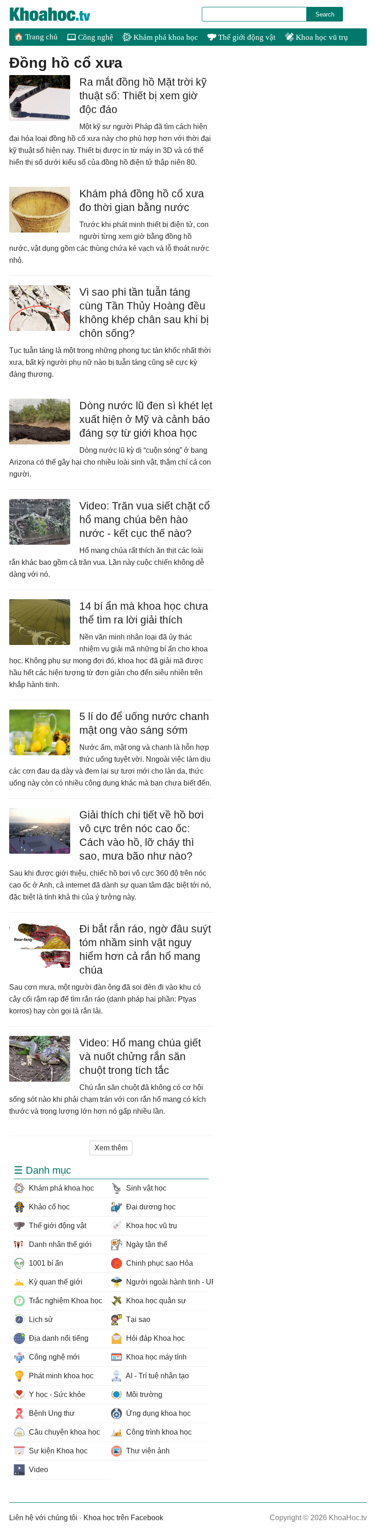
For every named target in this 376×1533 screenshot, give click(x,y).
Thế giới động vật (246, 37)
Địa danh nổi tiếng (57, 1338)
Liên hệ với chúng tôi (43, 1518)
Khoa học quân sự (155, 1301)
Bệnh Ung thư (51, 1413)
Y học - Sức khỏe (56, 1394)
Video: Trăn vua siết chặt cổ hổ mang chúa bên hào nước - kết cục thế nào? (144, 519)
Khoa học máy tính (155, 1357)
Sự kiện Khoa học (57, 1451)
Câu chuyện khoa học (63, 1432)
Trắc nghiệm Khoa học (64, 1301)
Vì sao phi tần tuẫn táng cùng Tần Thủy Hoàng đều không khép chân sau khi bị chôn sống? (144, 312)
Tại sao (137, 1319)
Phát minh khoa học (60, 1376)
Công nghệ (94, 37)
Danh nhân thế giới (59, 1244)
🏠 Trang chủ (36, 37)
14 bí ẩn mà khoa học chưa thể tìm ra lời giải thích (143, 613)
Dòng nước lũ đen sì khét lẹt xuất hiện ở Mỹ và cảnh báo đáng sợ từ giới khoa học (145, 419)
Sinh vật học (145, 1188)
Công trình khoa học (158, 1432)
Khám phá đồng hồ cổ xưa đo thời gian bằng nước (141, 200)
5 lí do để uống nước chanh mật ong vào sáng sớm (144, 723)
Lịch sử (40, 1319)
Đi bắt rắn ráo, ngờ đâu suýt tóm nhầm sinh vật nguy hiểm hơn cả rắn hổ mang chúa (145, 949)
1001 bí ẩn (45, 1263)
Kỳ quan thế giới (55, 1282)
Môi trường (143, 1394)
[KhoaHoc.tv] (59, 14)
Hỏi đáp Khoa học (154, 1338)
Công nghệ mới (53, 1357)
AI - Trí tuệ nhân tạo (156, 1376)
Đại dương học (150, 1207)
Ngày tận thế (145, 1244)
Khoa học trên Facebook (123, 1518)
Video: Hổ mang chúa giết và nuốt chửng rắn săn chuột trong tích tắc (140, 1056)
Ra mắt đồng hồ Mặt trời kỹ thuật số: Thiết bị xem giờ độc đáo (143, 95)
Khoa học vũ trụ (321, 37)
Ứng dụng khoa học (157, 1413)
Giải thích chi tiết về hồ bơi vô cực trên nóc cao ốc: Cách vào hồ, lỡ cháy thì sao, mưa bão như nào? (141, 835)
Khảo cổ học (48, 1207)
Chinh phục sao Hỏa (158, 1263)
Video (37, 1469)
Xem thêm (110, 1148)
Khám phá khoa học (165, 37)
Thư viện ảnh (147, 1451)
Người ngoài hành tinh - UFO (166, 1282)
